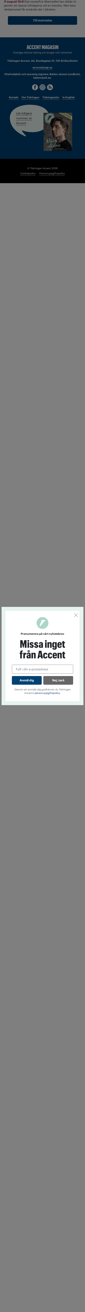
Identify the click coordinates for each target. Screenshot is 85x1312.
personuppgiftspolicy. (48, 693)
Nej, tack (58, 680)
